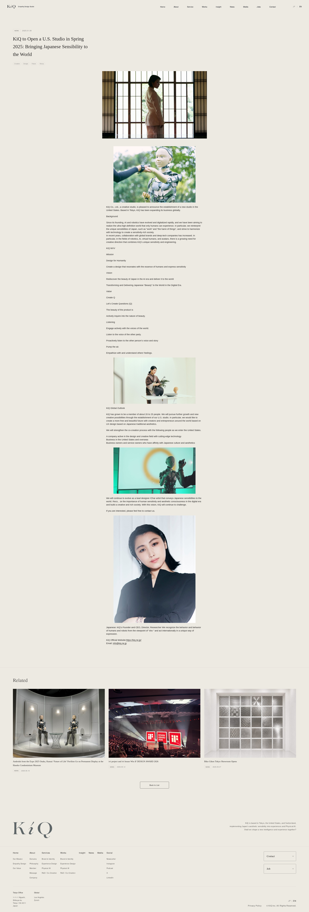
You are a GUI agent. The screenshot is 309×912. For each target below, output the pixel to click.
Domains (33, 859)
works (204, 6)
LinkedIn (110, 877)
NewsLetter (111, 859)
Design (25, 64)
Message (33, 873)
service (190, 6)
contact (272, 6)
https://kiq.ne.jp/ (133, 640)
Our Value (17, 868)
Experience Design (49, 863)
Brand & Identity (48, 859)
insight (218, 6)
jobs (259, 6)
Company (33, 877)
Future (34, 64)
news (232, 6)
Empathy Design (19, 863)
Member (33, 868)
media (245, 6)
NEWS (16, 31)
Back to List (154, 785)
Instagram (111, 863)
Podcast (110, 868)
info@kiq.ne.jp (120, 643)
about (176, 6)
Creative (17, 64)
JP (294, 6)
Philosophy (34, 863)
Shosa (42, 64)
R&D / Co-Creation (49, 873)
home (162, 6)
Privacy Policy (254, 905)
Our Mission (18, 859)
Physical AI (46, 868)
